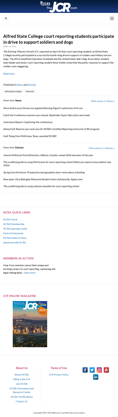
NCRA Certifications (22, 396)
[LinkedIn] (95, 377)
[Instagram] (99, 370)
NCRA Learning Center (15, 228)
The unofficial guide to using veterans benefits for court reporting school (41, 186)
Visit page (59, 6)
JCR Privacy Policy (59, 374)
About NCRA (22, 374)
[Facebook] (85, 370)
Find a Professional (13, 233)
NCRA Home (10, 219)
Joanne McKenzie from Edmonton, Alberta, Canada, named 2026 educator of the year (48, 155)
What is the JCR (21, 379)
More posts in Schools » (101, 148)
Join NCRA (22, 383)
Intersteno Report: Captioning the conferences (27, 122)
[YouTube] (106, 370)
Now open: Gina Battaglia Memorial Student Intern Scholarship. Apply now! (43, 179)
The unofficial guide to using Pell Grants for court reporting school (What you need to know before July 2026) (57, 164)
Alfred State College (13, 91)
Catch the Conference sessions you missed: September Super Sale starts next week (46, 115)
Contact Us (22, 401)
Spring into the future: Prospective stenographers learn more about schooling (44, 172)
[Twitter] (92, 370)
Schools (32, 84)
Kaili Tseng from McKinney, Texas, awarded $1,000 (29, 136)
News (20, 84)
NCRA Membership (13, 223)
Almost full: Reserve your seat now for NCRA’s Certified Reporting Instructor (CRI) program (51, 128)
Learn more (29, 272)
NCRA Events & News (14, 237)
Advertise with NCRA (14, 242)
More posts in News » (103, 101)
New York (30, 91)
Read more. (9, 73)
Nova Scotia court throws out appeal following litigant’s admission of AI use (42, 108)
